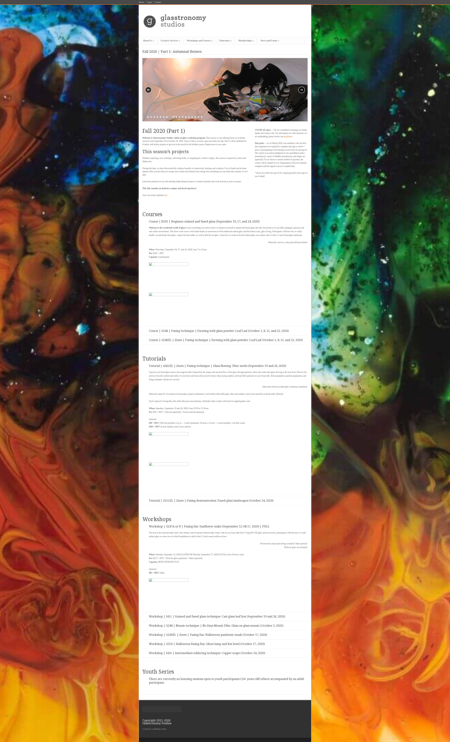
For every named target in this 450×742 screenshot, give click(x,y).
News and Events (270, 40)
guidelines (288, 136)
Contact (158, 2)
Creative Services (170, 40)
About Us (148, 40)
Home (141, 2)
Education (225, 40)
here (165, 195)
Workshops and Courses (200, 40)
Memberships (246, 40)
